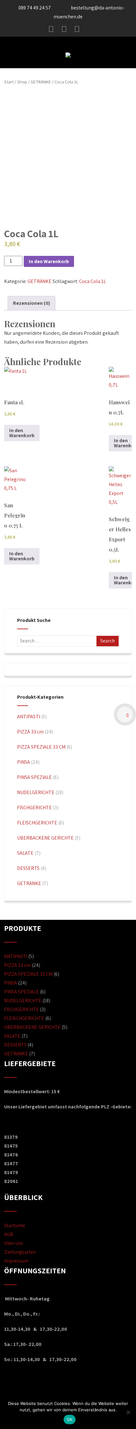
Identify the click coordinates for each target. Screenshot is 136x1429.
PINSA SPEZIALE (34, 777)
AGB (8, 1234)
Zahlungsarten (20, 1252)
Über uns (13, 1243)
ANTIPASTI (28, 716)
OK (70, 1419)
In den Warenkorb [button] (21, 433)
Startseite (14, 1225)
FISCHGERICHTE (34, 807)
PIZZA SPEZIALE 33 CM (41, 747)
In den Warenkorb (49, 261)
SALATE (25, 853)
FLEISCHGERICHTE (37, 822)
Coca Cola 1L (92, 281)
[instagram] (64, 29)
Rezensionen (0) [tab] (31, 303)
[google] (77, 29)
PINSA (23, 762)
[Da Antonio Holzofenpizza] (68, 63)
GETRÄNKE (41, 82)
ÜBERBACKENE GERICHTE (45, 838)
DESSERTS (28, 868)
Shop (22, 82)
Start (9, 82)
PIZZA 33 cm (30, 731)
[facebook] (51, 29)
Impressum (16, 1260)
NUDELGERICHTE (35, 792)
